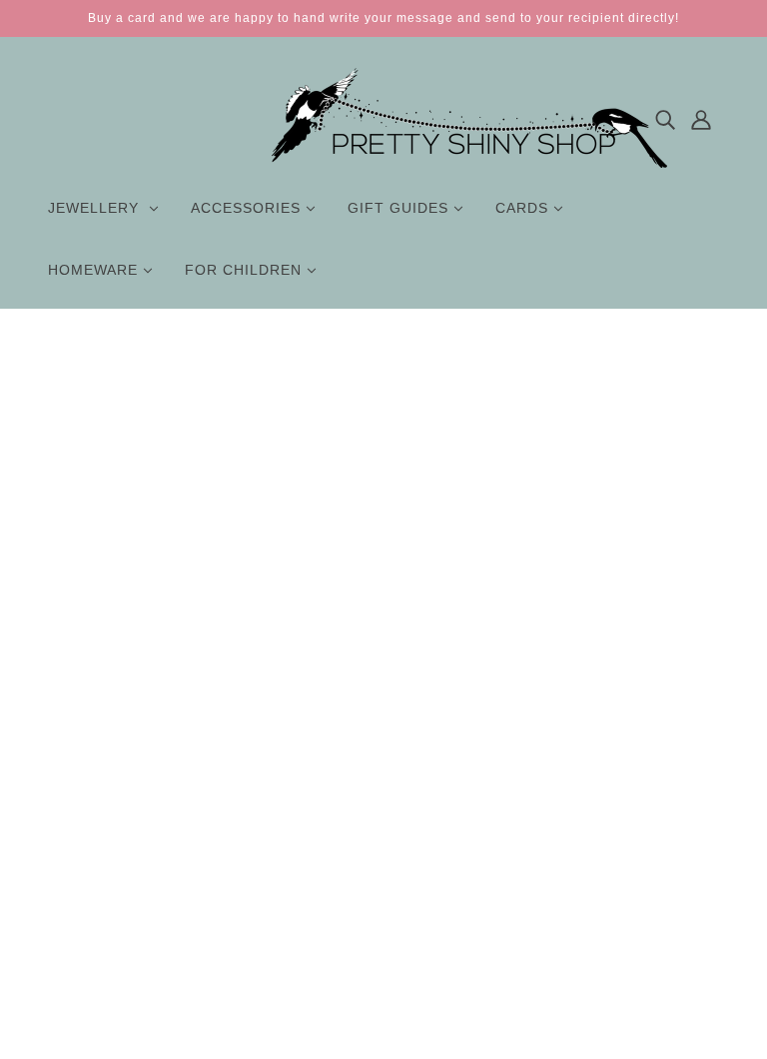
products (534, 572)
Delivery (384, 850)
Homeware (98, 892)
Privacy (381, 892)
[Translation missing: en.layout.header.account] (701, 118)
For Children (103, 913)
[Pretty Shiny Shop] (469, 163)
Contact (383, 829)
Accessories (102, 829)
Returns (383, 871)
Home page (336, 572)
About (377, 808)
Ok (676, 899)
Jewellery (93, 808)
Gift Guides (99, 850)
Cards (83, 871)
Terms (378, 913)
